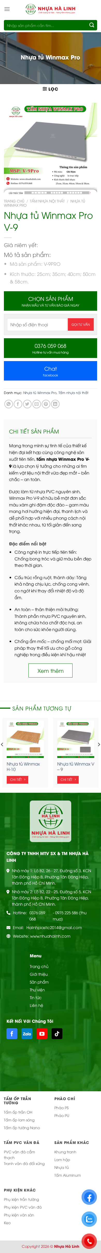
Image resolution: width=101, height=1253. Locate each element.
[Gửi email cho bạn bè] (36, 404)
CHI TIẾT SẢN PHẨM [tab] (34, 431)
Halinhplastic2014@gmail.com (54, 927)
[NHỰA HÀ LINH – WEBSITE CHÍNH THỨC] (50, 9)
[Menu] (7, 9)
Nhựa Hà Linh (66, 1246)
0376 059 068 (37, 915)
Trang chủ (14, 200)
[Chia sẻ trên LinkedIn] (55, 404)
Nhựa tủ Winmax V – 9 (75, 766)
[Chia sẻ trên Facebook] (18, 404)
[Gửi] (92, 25)
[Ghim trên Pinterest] (46, 404)
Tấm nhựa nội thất (47, 200)
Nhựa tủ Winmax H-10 (23, 766)
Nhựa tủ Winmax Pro (39, 392)
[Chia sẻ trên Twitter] (27, 404)
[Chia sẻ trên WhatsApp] (8, 404)
